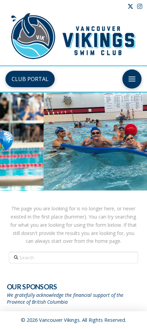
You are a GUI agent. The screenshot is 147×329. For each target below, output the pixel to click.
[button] (132, 79)
